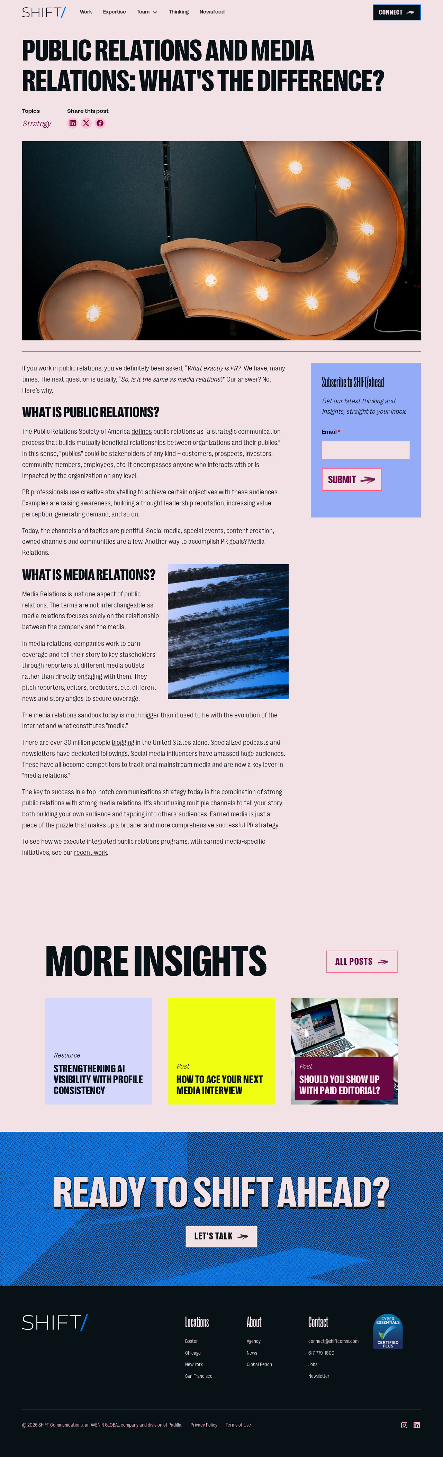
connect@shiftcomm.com (333, 1341)
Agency (254, 1341)
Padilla (175, 1425)
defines (142, 432)
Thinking (179, 12)
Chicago (193, 1353)
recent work (90, 852)
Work (86, 12)
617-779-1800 (321, 1353)
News (252, 1353)
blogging (123, 742)
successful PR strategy (247, 825)
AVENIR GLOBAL (105, 1425)
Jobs (312, 1364)
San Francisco (199, 1376)
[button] (148, 12)
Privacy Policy (204, 1425)
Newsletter (318, 1376)
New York (194, 1364)
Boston (192, 1341)
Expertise (114, 12)
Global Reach (259, 1364)
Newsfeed (212, 12)
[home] (44, 12)
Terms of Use (238, 1425)
